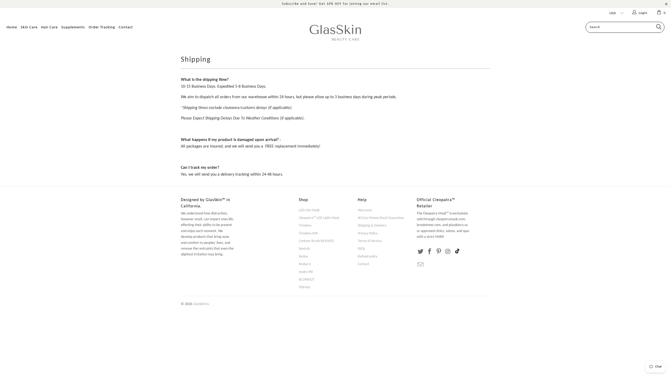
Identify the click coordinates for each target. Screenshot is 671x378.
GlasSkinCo (201, 304)
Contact (126, 27)
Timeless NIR (308, 233)
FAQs (361, 249)
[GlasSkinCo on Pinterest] (439, 252)
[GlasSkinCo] (335, 32)
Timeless (305, 226)
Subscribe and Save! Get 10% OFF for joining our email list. (335, 4)
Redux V (305, 264)
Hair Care (49, 27)
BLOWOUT (307, 280)
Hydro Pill (306, 272)
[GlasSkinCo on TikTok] (457, 252)
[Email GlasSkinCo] (421, 265)
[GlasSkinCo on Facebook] (430, 252)
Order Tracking (102, 27)
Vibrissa (304, 287)
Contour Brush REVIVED (316, 241)
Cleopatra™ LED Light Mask (319, 218)
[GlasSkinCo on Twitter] (421, 252)
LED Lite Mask (309, 210)
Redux (303, 257)
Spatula (304, 249)
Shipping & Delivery (372, 226)
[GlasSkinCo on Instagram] (448, 252)
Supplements (73, 27)
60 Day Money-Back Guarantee (381, 218)
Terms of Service (370, 241)
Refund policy (367, 257)
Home (12, 27)
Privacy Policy (367, 233)
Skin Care (29, 27)
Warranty (365, 210)
